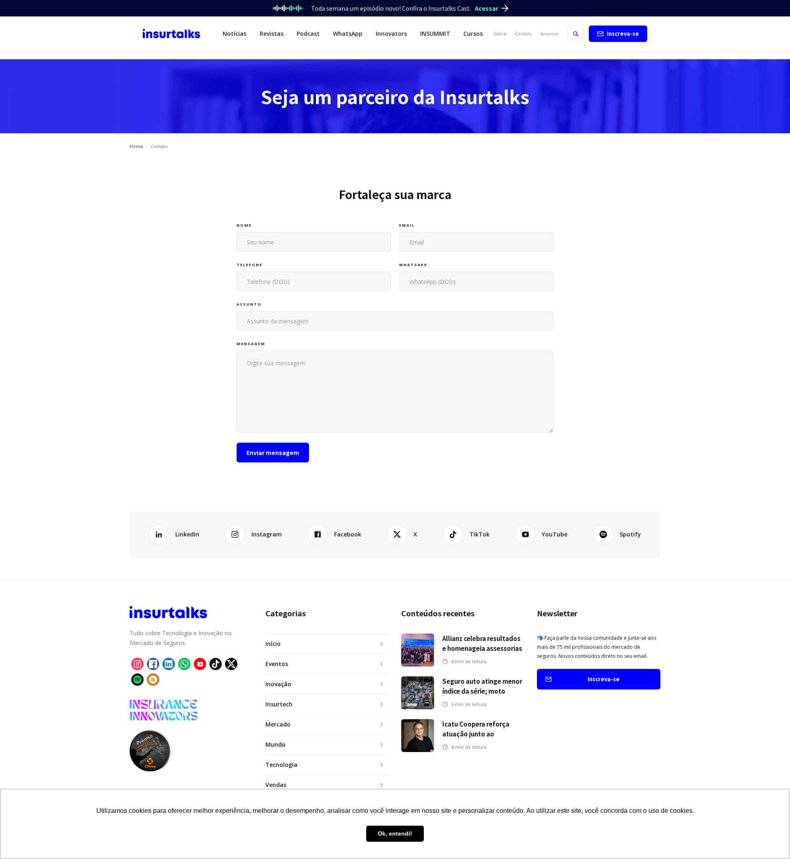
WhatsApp (347, 33)
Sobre (500, 33)
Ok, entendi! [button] (395, 833)
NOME (244, 225)
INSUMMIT (435, 33)
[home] (171, 33)
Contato (523, 33)
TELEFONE (250, 264)
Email (407, 225)
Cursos (473, 33)
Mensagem (251, 343)
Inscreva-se (623, 33)
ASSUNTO (249, 304)
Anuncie (549, 33)
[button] (234, 34)
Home (136, 146)
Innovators (391, 33)
